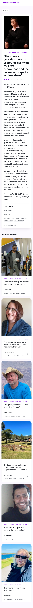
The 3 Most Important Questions (15, 53)
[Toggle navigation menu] (30, 3)
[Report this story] (21, 79)
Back (6, 10)
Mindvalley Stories (10, 3)
